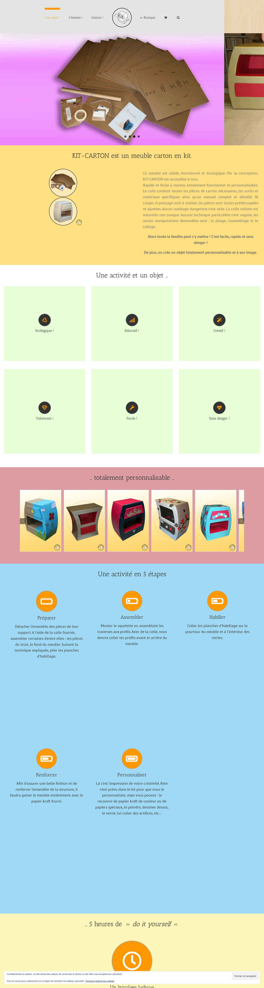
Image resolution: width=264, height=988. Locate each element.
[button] (164, 17)
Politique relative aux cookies (100, 980)
